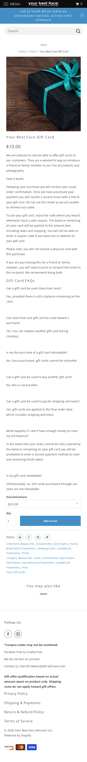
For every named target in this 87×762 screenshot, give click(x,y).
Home (22, 51)
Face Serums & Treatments (38, 562)
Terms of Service (18, 721)
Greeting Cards (46, 548)
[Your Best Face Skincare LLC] (43, 4)
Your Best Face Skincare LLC (33, 730)
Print (25, 567)
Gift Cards (19, 572)
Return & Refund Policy (24, 712)
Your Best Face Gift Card (30, 137)
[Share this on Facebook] (28, 537)
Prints (32, 51)
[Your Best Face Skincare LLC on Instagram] (18, 634)
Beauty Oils (28, 544)
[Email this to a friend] (46, 537)
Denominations (16, 497)
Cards (37, 558)
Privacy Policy (16, 693)
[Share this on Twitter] (19, 537)
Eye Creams (61, 544)
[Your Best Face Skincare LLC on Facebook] (9, 634)
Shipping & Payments (22, 703)
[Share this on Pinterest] (37, 537)
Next (43, 45)
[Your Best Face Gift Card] (43, 94)
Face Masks (13, 562)
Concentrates (44, 544)
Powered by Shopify (17, 735)
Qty (8, 513)
